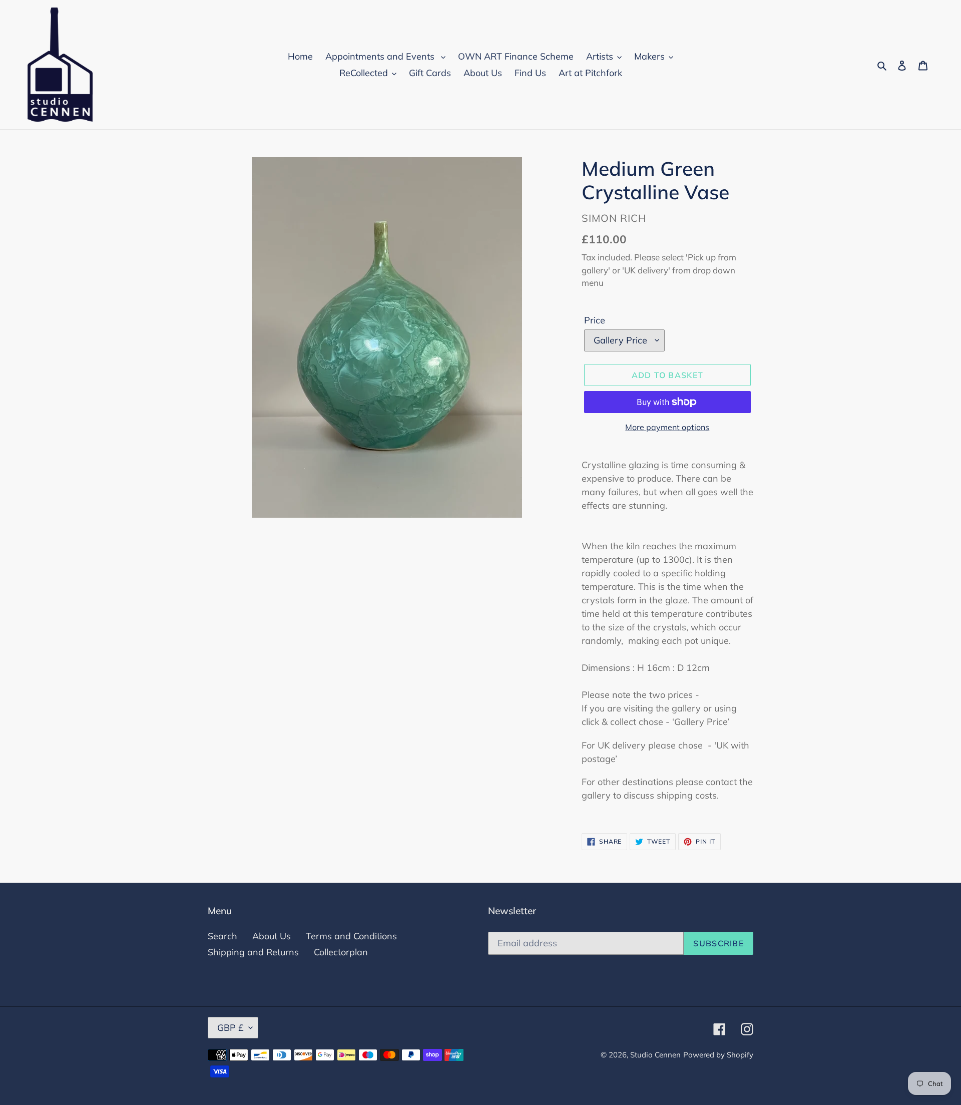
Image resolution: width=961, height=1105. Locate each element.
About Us (271, 936)
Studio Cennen (655, 1054)
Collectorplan (341, 952)
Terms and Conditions (351, 936)
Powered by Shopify (718, 1054)
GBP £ (230, 1027)
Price (594, 320)
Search (222, 936)
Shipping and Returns (253, 952)
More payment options (667, 427)
